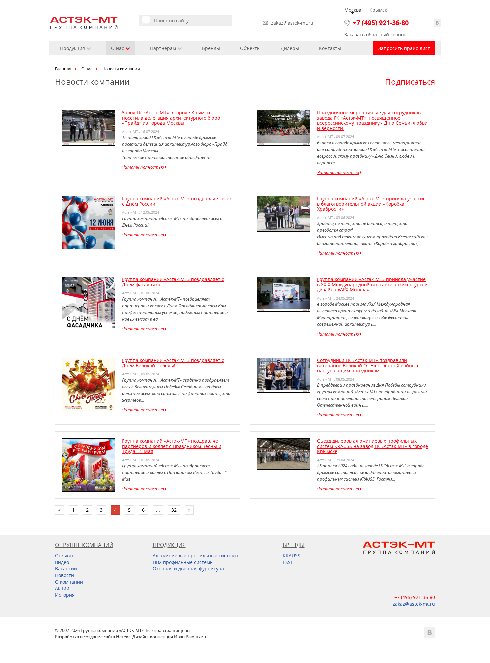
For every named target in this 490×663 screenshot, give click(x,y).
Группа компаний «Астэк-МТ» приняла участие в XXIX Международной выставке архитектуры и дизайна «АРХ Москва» (372, 284)
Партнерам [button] (163, 48)
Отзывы (64, 555)
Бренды (211, 48)
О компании (69, 582)
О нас (86, 69)
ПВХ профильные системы (183, 562)
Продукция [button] (73, 48)
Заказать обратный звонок (375, 34)
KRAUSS (291, 555)
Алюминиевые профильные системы (195, 555)
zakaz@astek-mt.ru (292, 23)
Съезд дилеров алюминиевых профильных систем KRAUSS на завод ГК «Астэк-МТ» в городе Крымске (372, 446)
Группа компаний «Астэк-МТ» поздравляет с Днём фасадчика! (173, 281)
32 (174, 510)
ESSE (288, 562)
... (158, 510)
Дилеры (290, 48)
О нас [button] (118, 48)
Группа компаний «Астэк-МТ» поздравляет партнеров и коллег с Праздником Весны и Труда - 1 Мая (171, 446)
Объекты (250, 48)
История (65, 595)
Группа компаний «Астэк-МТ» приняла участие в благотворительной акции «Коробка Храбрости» (371, 203)
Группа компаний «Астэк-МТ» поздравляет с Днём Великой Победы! (173, 362)
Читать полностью (143, 167)
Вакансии (66, 568)
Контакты (330, 48)
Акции (62, 588)
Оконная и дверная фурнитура (188, 568)
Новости (64, 575)
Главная (63, 69)
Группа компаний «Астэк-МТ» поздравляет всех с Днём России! (177, 201)
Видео (62, 562)
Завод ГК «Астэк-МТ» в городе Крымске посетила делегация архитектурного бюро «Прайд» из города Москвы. (171, 117)
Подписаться (410, 81)
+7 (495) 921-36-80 (381, 22)
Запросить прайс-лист (404, 48)
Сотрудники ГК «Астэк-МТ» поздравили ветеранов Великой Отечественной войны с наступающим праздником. (368, 365)
